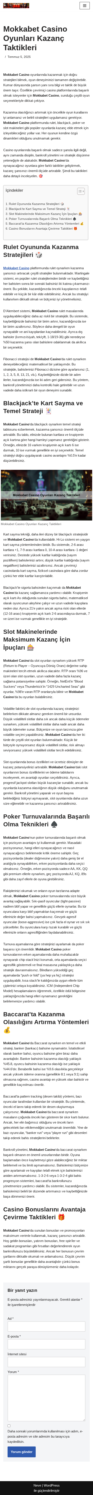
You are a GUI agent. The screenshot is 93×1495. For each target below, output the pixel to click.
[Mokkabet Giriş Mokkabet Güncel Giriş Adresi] (16, 5)
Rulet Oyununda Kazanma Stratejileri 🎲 (36, 204)
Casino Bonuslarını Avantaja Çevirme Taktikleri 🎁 (43, 228)
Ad (11, 1318)
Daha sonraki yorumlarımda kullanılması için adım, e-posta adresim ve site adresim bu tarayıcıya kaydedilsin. (45, 1436)
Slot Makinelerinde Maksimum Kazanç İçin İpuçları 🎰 (45, 214)
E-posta (14, 1336)
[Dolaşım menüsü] (85, 5)
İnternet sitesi (17, 1354)
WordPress (52, 1485)
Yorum (13, 1372)
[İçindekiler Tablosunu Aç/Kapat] (79, 191)
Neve (37, 1485)
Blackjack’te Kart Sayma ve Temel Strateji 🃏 (39, 209)
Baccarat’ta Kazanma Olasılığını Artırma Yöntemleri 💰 (46, 223)
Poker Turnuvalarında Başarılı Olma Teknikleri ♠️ (42, 219)
